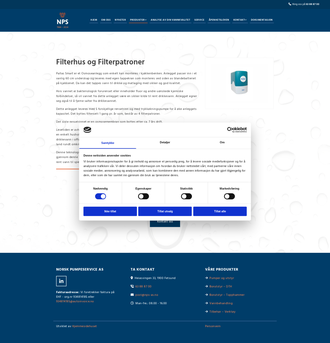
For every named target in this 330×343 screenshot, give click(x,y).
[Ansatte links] (246, 20)
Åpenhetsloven (219, 20)
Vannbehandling (221, 303)
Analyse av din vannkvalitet (170, 20)
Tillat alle (220, 211)
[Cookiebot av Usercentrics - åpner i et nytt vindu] (230, 130)
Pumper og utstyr (221, 278)
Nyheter (120, 20)
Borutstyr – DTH (220, 286)
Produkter (137, 20)
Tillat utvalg (165, 211)
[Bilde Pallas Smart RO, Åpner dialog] (239, 83)
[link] (137, 20)
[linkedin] (61, 281)
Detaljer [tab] (165, 142)
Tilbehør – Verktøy (222, 311)
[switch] (143, 196)
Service (199, 20)
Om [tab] (222, 142)
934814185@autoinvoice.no (75, 301)
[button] (165, 222)
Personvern (213, 326)
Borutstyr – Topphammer (226, 295)
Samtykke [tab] (107, 143)
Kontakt (239, 20)
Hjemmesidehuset (84, 326)
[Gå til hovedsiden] (62, 18)
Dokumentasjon (262, 20)
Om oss (106, 20)
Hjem (94, 20)
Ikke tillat (110, 211)
